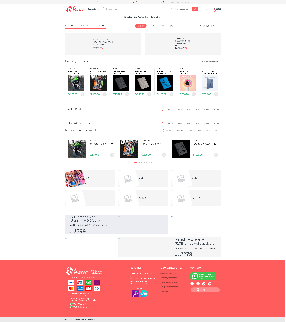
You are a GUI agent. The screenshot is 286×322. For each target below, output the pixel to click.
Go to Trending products (209, 62)
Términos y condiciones (168, 278)
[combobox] (136, 9)
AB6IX (206, 109)
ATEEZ (203, 69)
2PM (188, 109)
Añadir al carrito (82, 94)
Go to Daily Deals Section (209, 26)
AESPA (216, 109)
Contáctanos (164, 291)
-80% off (140, 26)
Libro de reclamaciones (168, 273)
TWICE (181, 69)
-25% (172, 26)
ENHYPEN (115, 69)
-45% (162, 26)
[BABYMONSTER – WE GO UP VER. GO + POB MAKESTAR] (130, 149)
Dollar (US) (154, 17)
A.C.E (197, 109)
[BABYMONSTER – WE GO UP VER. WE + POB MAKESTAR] (78, 149)
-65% (152, 26)
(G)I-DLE (169, 109)
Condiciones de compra (168, 282)
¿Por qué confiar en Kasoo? (169, 287)
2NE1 (180, 109)
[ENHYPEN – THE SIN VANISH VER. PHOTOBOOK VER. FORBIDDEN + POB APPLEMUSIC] (182, 149)
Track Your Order (143, 17)
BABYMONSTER (72, 69)
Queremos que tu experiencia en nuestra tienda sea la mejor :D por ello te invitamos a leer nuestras (143, 2)
